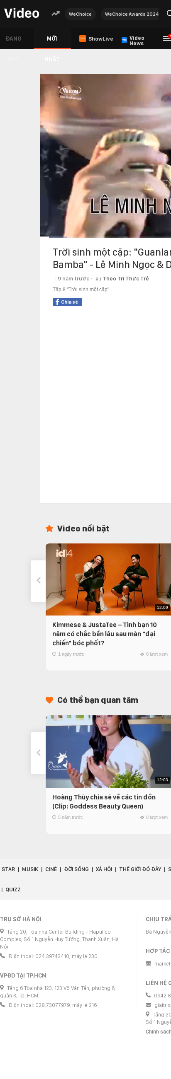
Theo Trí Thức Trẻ (126, 278)
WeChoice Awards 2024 (132, 14)
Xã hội (104, 869)
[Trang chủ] (21, 13)
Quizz (13, 889)
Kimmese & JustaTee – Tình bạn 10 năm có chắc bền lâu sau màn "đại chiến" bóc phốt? (104, 634)
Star (8, 869)
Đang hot (13, 42)
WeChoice (80, 14)
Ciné (51, 869)
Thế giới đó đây (140, 869)
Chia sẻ (69, 302)
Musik (30, 869)
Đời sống (76, 869)
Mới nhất (52, 42)
